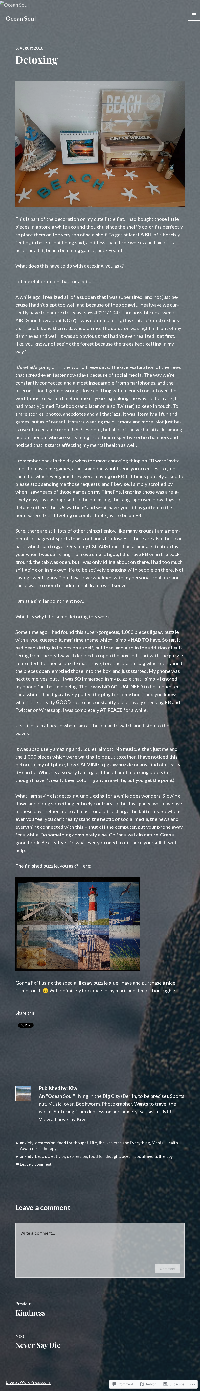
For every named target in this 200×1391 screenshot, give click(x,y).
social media (145, 1156)
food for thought (72, 1142)
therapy (49, 1148)
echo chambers (152, 437)
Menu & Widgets (194, 20)
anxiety (26, 1142)
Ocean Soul (21, 18)
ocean (127, 1156)
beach (40, 1156)
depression (45, 1142)
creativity (56, 1156)
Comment (167, 1269)
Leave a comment (36, 1164)
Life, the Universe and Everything (120, 1142)
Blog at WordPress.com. (28, 1382)
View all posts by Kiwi (63, 1119)
